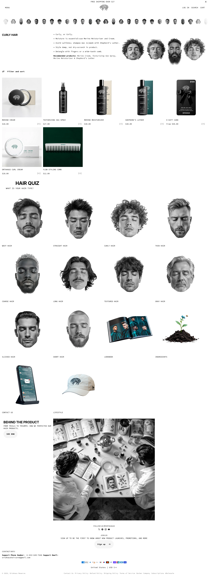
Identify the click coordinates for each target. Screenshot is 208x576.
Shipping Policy (111, 573)
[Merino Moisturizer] (104, 97)
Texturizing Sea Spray (54, 120)
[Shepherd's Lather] (145, 97)
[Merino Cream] (22, 97)
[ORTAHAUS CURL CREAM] (22, 147)
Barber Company (143, 573)
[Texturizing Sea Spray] (63, 97)
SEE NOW (10, 434)
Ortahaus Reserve (17, 573)
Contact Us (68, 573)
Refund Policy (96, 573)
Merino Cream (8, 120)
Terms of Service (127, 573)
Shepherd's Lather (134, 120)
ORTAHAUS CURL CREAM (12, 169)
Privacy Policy (81, 573)
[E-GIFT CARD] (186, 97)
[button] (7, 8)
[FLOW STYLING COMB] (63, 147)
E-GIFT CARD (172, 120)
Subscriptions (157, 573)
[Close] (206, 1)
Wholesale (169, 573)
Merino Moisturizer (94, 120)
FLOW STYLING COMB (52, 169)
